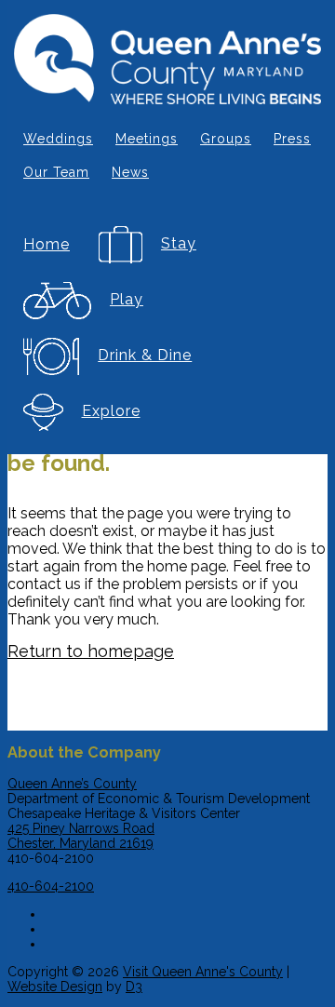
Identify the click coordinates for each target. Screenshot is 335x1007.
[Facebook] (186, 911)
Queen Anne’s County (72, 783)
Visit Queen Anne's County (203, 971)
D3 (134, 986)
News (130, 172)
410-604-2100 (50, 886)
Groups (225, 138)
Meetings (146, 138)
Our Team (56, 172)
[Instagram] (186, 926)
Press (292, 138)
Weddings (58, 138)
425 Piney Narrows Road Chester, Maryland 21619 (80, 836)
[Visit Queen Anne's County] (167, 61)
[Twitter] (186, 941)
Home (46, 244)
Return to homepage (90, 651)
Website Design (54, 986)
